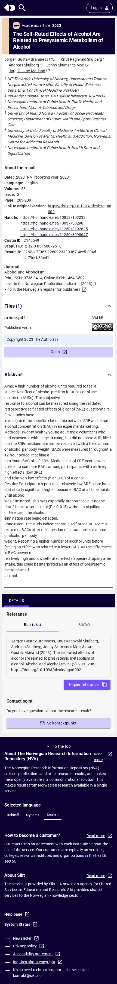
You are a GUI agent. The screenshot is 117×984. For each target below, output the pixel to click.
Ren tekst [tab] (32, 624)
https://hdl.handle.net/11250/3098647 (54, 234)
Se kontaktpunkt (61, 723)
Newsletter (22, 938)
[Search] (22, 8)
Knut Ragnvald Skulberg (81, 59)
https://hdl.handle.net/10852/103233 (53, 217)
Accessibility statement (33, 954)
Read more (98, 757)
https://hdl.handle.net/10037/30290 (51, 223)
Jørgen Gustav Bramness (26, 59)
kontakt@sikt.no (27, 975)
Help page (13, 914)
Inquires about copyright (34, 962)
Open (55, 352)
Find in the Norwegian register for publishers (42, 289)
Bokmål (13, 815)
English (53, 814)
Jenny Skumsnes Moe (65, 65)
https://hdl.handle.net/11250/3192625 (54, 229)
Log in (96, 7)
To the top (62, 746)
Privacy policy (25, 946)
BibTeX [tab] (84, 624)
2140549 (31, 240)
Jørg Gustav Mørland (27, 71)
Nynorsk (33, 815)
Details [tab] (16, 600)
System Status (17, 924)
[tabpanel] (58, 655)
